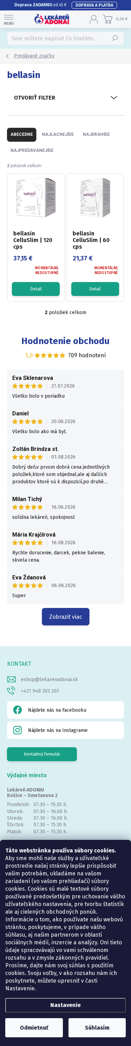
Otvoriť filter (34, 97)
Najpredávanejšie (31, 150)
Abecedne (21, 134)
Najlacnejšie (58, 134)
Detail (36, 289)
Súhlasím (97, 1027)
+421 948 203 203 (40, 691)
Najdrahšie (96, 134)
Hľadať (115, 38)
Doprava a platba (94, 5)
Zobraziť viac (65, 617)
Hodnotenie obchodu (65, 341)
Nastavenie (65, 1005)
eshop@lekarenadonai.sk (49, 679)
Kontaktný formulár (42, 754)
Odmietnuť (34, 1027)
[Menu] (8, 19)
